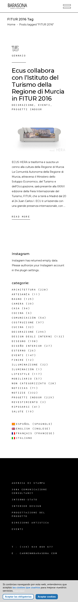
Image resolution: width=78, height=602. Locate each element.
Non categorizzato (29, 383)
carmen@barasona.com (38, 553)
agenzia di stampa (28, 483)
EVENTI (18, 529)
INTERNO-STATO (25, 499)
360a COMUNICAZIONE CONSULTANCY (29, 491)
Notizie (19, 392)
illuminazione (25, 364)
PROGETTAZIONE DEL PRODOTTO (28, 514)
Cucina (18, 327)
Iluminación (23, 369)
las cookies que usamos (26, 587)
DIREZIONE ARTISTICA (30, 522)
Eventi (44, 105)
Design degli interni (32, 336)
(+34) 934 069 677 (36, 547)
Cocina (18, 313)
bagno (17, 299)
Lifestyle (21, 374)
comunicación (24, 317)
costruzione (23, 322)
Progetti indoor (27, 109)
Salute (18, 411)
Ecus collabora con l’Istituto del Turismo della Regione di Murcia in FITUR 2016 (38, 84)
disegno (19, 341)
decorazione (23, 105)
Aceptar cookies (47, 596)
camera (18, 303)
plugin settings (29, 270)
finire (18, 360)
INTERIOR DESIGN (27, 506)
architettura (24, 289)
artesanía (21, 294)
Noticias (20, 388)
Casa (16, 308)
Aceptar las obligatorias (18, 596)
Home (11, 24)
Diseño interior (27, 346)
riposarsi (21, 406)
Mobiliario (22, 378)
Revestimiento (25, 402)
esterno (19, 350)
